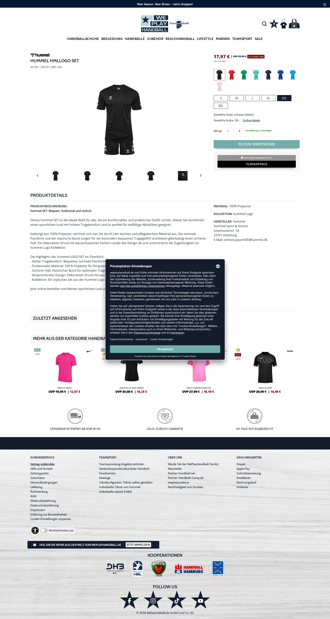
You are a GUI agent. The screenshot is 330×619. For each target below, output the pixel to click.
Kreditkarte (243, 478)
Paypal (241, 464)
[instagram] (153, 600)
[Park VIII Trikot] (64, 370)
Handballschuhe (83, 39)
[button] (264, 23)
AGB (33, 496)
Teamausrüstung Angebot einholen (121, 464)
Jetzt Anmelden (138, 544)
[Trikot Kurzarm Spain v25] (198, 370)
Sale (259, 39)
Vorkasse (242, 487)
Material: (221, 206)
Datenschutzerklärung (44, 505)
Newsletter (175, 469)
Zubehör (155, 39)
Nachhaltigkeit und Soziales (185, 487)
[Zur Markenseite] (39, 55)
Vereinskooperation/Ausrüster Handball (124, 469)
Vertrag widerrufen (42, 464)
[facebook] (129, 600)
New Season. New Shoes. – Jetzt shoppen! (165, 4)
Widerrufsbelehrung (43, 501)
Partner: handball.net (181, 473)
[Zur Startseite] (165, 23)
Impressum (37, 510)
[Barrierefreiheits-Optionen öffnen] (35, 530)
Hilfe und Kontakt (41, 469)
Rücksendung (39, 491)
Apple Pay (243, 469)
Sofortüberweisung (249, 473)
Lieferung (36, 487)
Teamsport (242, 39)
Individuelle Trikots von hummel (119, 487)
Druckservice (107, 473)
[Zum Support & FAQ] (274, 23)
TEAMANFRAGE (257, 164)
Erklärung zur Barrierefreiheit (48, 514)
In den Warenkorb (256, 144)
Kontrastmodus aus (61, 530)
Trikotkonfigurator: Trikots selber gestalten (126, 482)
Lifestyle (205, 39)
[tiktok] (176, 600)
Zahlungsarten (39, 473)
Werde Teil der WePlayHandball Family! (193, 464)
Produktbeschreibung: (49, 206)
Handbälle (135, 39)
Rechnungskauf (246, 482)
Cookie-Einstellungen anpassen (50, 519)
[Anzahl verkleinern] (228, 131)
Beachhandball (180, 39)
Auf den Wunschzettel (258, 157)
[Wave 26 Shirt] (265, 370)
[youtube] (200, 600)
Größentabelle (251, 120)
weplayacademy (178, 482)
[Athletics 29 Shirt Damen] (131, 370)
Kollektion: (223, 214)
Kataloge (104, 478)
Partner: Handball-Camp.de (185, 478)
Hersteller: (223, 221)
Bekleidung (112, 39)
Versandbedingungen (44, 482)
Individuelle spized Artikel (115, 491)
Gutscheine (37, 478)
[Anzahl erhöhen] (239, 131)
